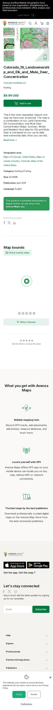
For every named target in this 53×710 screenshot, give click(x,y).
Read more (9, 140)
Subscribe (41, 609)
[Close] (50, 676)
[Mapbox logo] (10, 303)
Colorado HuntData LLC (15, 83)
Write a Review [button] (28, 322)
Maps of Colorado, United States (19, 157)
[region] (26, 281)
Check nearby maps (19, 252)
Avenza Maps (13, 206)
